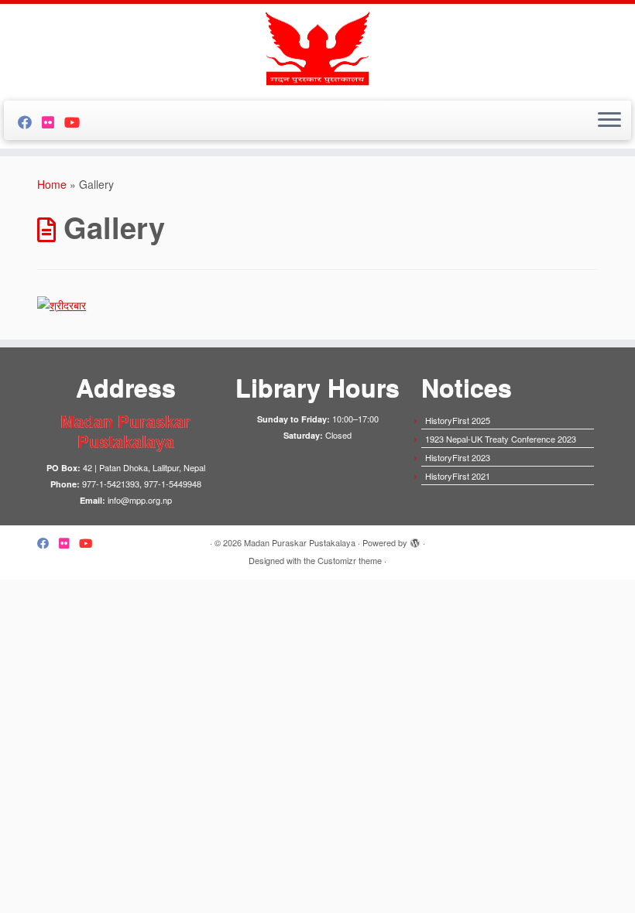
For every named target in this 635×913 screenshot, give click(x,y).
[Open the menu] (609, 120)
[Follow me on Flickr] (53, 121)
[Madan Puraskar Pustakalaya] (61, 302)
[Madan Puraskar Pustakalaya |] (317, 50)
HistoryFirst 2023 (457, 457)
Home (52, 184)
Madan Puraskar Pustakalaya (299, 542)
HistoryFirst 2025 (457, 420)
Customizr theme (350, 560)
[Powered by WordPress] (415, 539)
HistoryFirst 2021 (457, 476)
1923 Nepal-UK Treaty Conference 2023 (500, 439)
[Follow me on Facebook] (30, 121)
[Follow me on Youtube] (77, 121)
